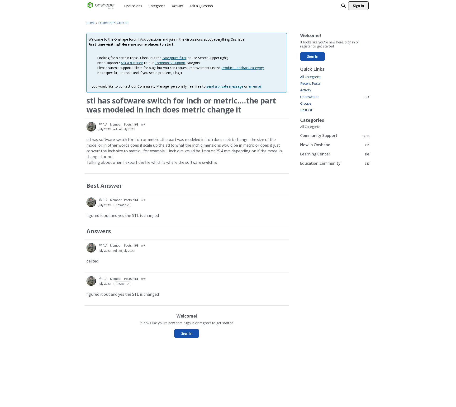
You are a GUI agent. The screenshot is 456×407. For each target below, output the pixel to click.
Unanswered (335, 96)
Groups (305, 103)
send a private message (225, 86)
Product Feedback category (243, 67)
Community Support (170, 63)
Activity (305, 90)
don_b (103, 124)
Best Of (306, 110)
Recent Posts (310, 83)
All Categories (310, 77)
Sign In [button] (186, 333)
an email (254, 86)
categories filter (174, 58)
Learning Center (335, 154)
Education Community (335, 163)
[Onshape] (101, 5)
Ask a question (132, 63)
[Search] (343, 5)
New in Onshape (335, 144)
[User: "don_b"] (91, 126)
